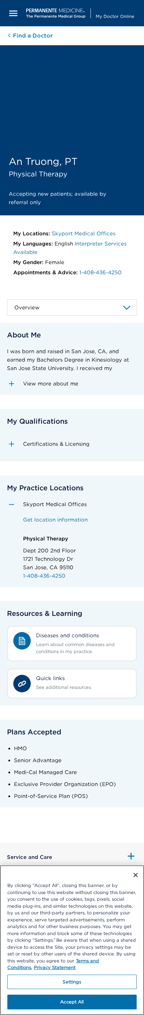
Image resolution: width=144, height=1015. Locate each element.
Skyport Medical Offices (83, 233)
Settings (72, 981)
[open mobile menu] (13, 13)
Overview (26, 307)
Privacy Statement (54, 967)
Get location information (55, 520)
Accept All (72, 1001)
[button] (72, 383)
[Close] (135, 875)
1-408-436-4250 (100, 272)
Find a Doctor (32, 35)
